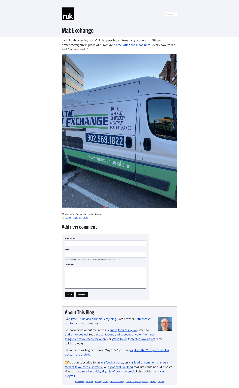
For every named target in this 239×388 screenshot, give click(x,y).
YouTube (89, 381)
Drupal (153, 381)
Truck (85, 217)
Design (68, 217)
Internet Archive (133, 381)
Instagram (79, 381)
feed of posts (111, 362)
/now (113, 330)
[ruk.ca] (119, 13)
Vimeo (98, 381)
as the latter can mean (132, 45)
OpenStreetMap (117, 381)
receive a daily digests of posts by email (108, 371)
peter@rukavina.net (142, 339)
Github (161, 381)
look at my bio (127, 330)
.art (145, 381)
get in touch (119, 339)
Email (67, 249)
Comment (69, 264)
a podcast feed (120, 367)
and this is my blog (93, 319)
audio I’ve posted (76, 334)
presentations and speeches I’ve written (122, 334)
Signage (77, 217)
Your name (70, 238)
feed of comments (143, 362)
